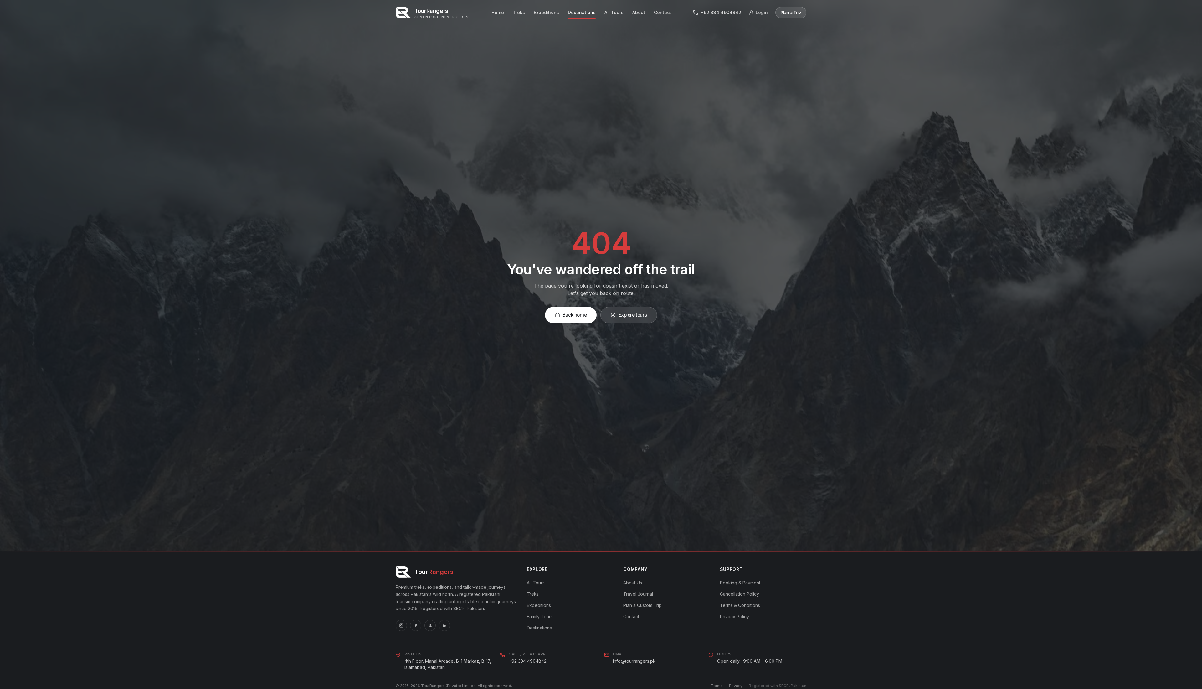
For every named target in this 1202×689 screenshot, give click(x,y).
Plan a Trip (791, 12)
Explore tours (632, 315)
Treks (519, 12)
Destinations (582, 12)
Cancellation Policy (739, 594)
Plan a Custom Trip (642, 605)
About (638, 12)
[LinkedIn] (444, 625)
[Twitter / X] (430, 625)
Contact (662, 12)
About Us (632, 582)
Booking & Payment (740, 582)
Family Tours (540, 616)
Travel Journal (638, 594)
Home (497, 12)
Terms (717, 685)
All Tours (614, 12)
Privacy (735, 685)
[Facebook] (415, 625)
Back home (574, 315)
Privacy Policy (734, 616)
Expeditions (546, 12)
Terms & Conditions (740, 605)
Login (762, 12)
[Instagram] (401, 625)
